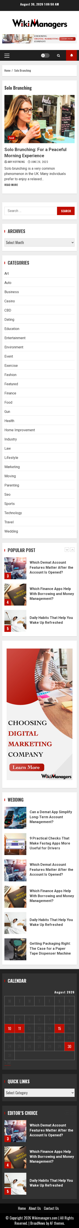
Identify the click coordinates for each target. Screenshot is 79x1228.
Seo (7, 494)
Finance (10, 393)
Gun (7, 412)
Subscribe (71, 55)
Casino (9, 301)
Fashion (10, 375)
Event (8, 356)
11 (19, 1028)
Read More (11, 185)
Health (9, 421)
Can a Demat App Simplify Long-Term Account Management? (15, 818)
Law (7, 448)
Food (11, 137)
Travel (9, 522)
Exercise (11, 366)
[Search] (58, 55)
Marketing (12, 467)
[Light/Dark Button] (45, 55)
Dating (9, 319)
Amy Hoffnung (17, 162)
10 (9, 1028)
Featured (11, 384)
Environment (13, 347)
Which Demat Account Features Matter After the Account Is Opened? (15, 568)
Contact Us (51, 1208)
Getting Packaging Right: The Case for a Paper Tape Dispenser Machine (15, 949)
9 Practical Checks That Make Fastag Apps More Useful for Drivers (15, 844)
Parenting (11, 485)
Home (22, 1208)
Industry (10, 439)
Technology (13, 513)
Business (11, 292)
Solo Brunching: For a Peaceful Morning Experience (39, 119)
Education (11, 329)
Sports (9, 504)
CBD (7, 310)
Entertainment (14, 338)
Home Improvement (19, 430)
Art (6, 273)
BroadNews (37, 1223)
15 (59, 1028)
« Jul (7, 1062)
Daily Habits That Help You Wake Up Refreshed (15, 621)
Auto (7, 283)
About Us (35, 1208)
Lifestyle (11, 458)
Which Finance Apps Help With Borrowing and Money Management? (15, 595)
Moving (10, 476)
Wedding (11, 531)
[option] (39, 570)
